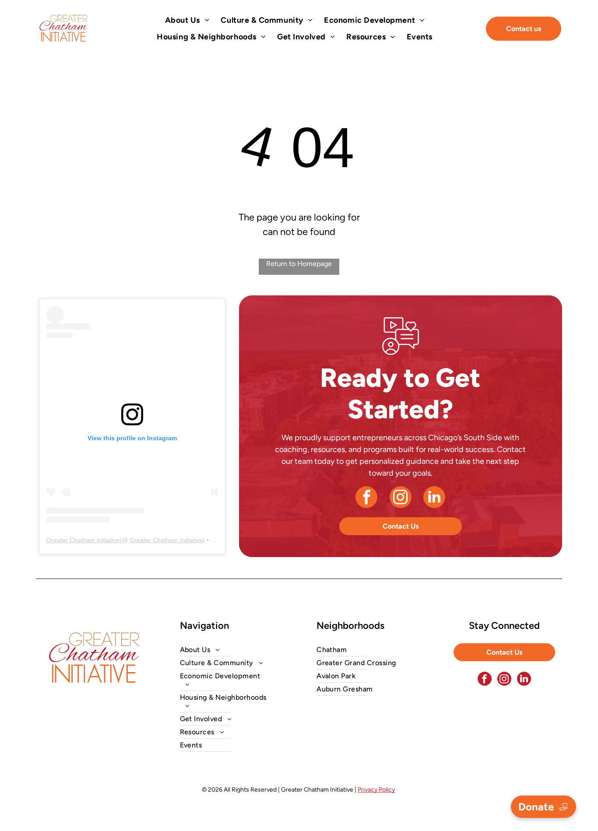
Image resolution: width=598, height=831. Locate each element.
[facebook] (366, 498)
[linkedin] (434, 498)
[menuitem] (187, 20)
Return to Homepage (299, 263)
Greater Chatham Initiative (83, 539)
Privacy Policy (376, 789)
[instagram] (401, 498)
